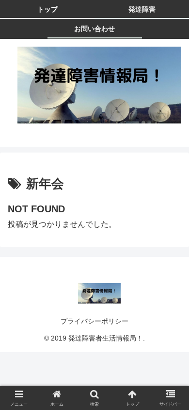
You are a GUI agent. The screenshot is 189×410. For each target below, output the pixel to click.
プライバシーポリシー (94, 321)
